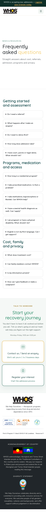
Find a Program (8, 433)
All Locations (30, 433)
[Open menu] (41, 11)
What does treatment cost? (19, 255)
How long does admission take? (20, 144)
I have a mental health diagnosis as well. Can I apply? (21, 209)
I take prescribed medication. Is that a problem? (23, 186)
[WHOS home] (10, 11)
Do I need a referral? (16, 114)
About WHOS (19, 433)
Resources (39, 433)
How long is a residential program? (22, 176)
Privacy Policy (35, 517)
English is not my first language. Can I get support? (22, 233)
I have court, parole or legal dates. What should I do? (21, 154)
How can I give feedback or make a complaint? (21, 283)
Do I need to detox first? (17, 135)
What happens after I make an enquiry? (19, 124)
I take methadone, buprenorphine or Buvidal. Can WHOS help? (22, 198)
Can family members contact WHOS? (23, 264)
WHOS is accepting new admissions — (23, 3)
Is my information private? (18, 273)
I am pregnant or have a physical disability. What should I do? (20, 221)
